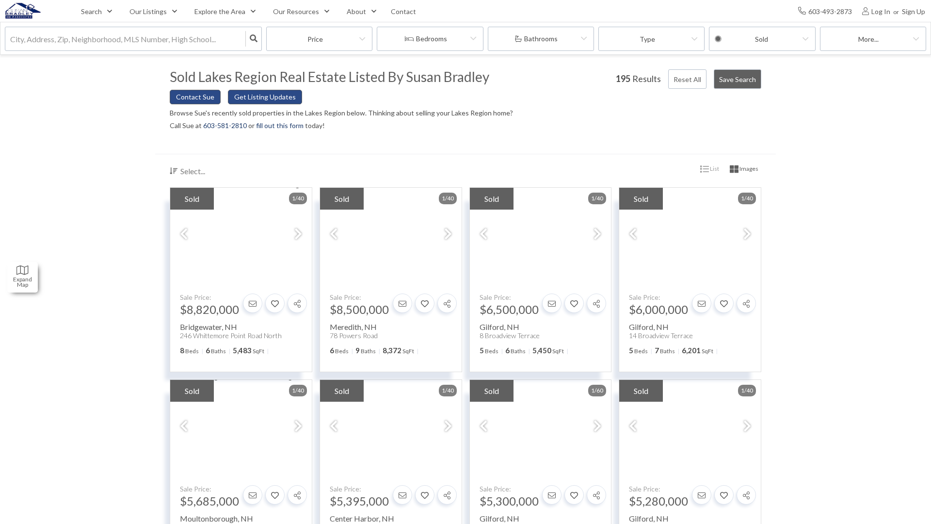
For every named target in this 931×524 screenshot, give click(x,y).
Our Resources (296, 11)
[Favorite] (275, 303)
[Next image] (298, 234)
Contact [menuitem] (403, 11)
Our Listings (148, 11)
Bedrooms (431, 38)
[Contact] (252, 303)
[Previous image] (183, 234)
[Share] (297, 303)
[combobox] (11, 39)
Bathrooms (541, 38)
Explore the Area (219, 11)
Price (315, 39)
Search (91, 11)
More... (868, 39)
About (356, 11)
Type (647, 39)
